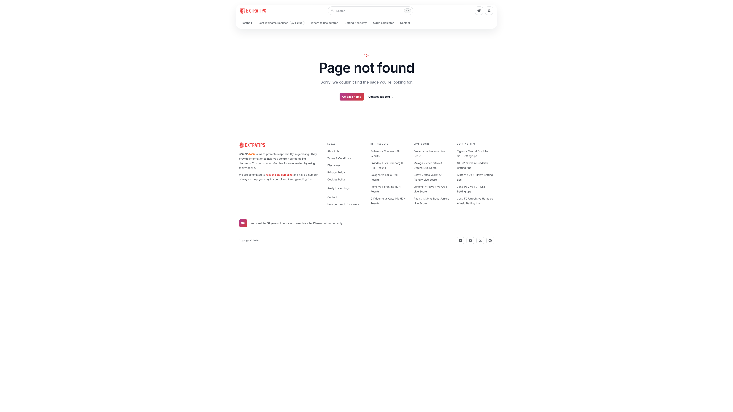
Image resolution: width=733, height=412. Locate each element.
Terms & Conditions (339, 158)
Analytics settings (338, 188)
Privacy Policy (336, 172)
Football (247, 22)
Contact (405, 22)
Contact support (380, 96)
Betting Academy (356, 22)
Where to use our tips (324, 22)
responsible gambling (279, 174)
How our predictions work (343, 204)
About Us (333, 151)
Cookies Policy (336, 179)
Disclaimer (333, 165)
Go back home (351, 96)
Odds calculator (383, 22)
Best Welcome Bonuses (280, 22)
